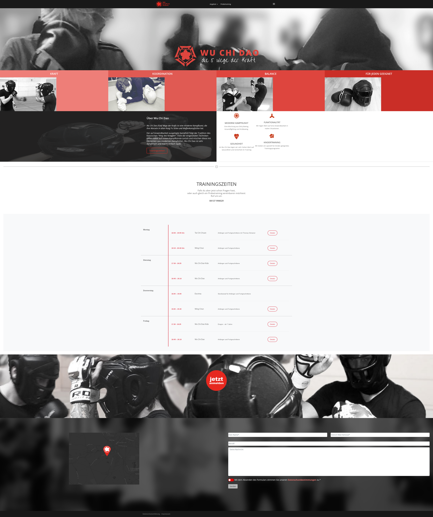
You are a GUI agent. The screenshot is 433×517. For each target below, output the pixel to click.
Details (272, 233)
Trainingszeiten (157, 150)
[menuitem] (213, 4)
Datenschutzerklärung (151, 514)
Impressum (165, 514)
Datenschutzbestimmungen (302, 479)
